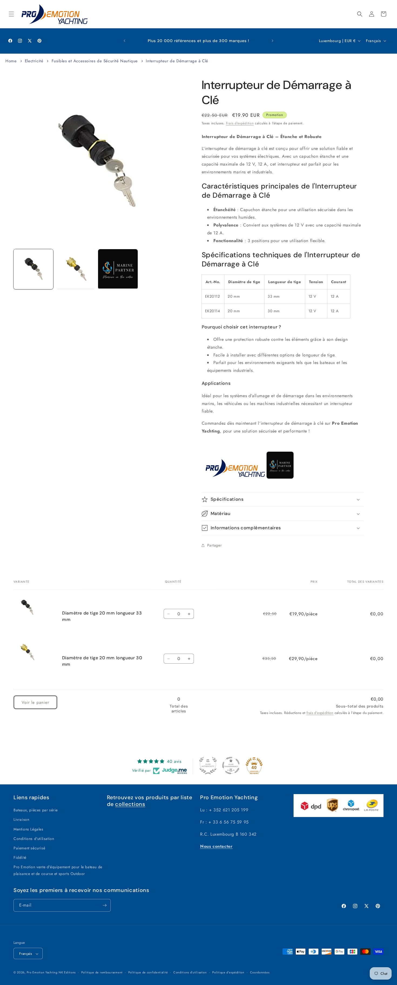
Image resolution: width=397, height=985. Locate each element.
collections (130, 804)
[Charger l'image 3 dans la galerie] (118, 269)
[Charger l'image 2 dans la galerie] (76, 269)
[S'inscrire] (104, 905)
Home (10, 61)
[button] (11, 14)
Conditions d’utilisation (190, 972)
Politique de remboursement (102, 972)
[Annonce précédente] (124, 41)
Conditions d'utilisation (34, 838)
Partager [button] (214, 545)
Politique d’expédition (228, 972)
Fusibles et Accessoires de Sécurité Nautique (95, 61)
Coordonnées (260, 972)
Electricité (35, 61)
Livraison (21, 819)
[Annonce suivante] (272, 41)
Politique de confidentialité (148, 972)
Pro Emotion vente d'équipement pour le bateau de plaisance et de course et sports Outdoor (58, 870)
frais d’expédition (320, 712)
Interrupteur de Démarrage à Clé (177, 61)
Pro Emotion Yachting (42, 972)
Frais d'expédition (240, 123)
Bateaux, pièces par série (36, 810)
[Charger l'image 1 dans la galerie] (33, 269)
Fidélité (20, 857)
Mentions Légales (28, 829)
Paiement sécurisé (29, 848)
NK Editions (67, 972)
